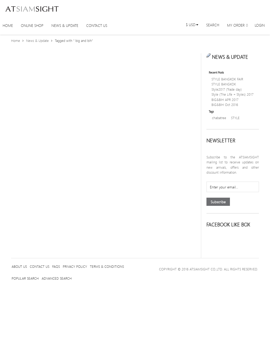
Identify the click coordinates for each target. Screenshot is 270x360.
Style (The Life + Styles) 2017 (232, 94)
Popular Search (25, 278)
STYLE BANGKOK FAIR (227, 79)
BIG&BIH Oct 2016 (224, 104)
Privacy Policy (75, 266)
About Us (19, 266)
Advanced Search (57, 278)
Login (260, 25)
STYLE (235, 117)
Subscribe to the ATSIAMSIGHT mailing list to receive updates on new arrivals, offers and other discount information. (232, 165)
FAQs (56, 266)
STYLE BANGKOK (223, 84)
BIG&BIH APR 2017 (224, 99)
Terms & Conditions (107, 266)
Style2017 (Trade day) (226, 89)
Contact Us (39, 266)
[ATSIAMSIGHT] (32, 8)
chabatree (219, 117)
